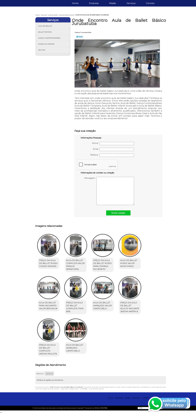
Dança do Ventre (46, 44)
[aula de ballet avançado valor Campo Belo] (102, 287)
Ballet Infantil (45, 32)
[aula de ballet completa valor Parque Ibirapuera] (75, 245)
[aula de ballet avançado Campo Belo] (75, 329)
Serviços (131, 3)
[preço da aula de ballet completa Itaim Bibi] (75, 287)
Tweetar (79, 36)
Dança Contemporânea (49, 38)
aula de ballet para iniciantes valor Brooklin (48, 305)
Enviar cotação (118, 213)
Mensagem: (90, 178)
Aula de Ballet (45, 26)
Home (75, 3)
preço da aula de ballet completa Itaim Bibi (74, 307)
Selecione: (40, 374)
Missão (112, 3)
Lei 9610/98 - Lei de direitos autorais (91, 389)
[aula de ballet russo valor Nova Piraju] (129, 245)
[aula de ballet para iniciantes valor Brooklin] (48, 287)
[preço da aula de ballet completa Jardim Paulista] (48, 329)
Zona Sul (49, 374)
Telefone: (95, 155)
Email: (96, 149)
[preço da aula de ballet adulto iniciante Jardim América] (129, 287)
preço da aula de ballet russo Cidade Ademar (48, 263)
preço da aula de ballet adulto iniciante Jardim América (129, 307)
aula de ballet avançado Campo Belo (74, 348)
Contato (150, 3)
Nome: (96, 143)
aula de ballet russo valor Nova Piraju (128, 263)
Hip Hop (41, 50)
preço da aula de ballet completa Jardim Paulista (48, 349)
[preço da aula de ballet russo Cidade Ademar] (48, 245)
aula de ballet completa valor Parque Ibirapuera (75, 264)
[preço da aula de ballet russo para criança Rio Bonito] (102, 245)
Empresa (94, 3)
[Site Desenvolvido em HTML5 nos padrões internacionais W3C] (144, 408)
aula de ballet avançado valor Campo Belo (102, 305)
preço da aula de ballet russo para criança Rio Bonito (102, 264)
